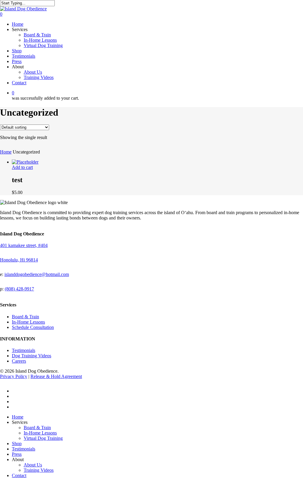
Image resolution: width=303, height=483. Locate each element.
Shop (17, 443)
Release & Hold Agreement (56, 376)
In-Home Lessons (28, 321)
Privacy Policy (13, 376)
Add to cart (22, 167)
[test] (25, 161)
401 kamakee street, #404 (24, 245)
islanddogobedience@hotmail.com (36, 274)
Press (17, 454)
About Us (33, 464)
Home (6, 151)
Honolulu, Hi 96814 (19, 259)
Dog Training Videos (31, 355)
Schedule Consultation (33, 327)
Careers (19, 361)
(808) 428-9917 (19, 288)
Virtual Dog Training (43, 438)
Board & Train (25, 316)
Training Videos (39, 470)
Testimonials (23, 350)
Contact (19, 475)
